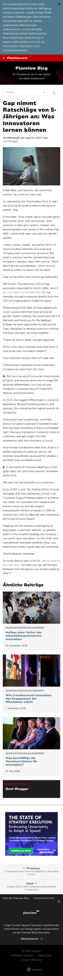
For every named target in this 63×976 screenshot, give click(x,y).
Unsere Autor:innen (44, 898)
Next (31, 886)
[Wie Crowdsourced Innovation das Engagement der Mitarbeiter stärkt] (31, 670)
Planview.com (17, 58)
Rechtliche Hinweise (22, 955)
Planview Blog (31, 68)
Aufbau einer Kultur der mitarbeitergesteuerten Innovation (25, 633)
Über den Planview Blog (16, 898)
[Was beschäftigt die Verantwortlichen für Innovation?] (31, 733)
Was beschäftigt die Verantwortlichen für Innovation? (25, 759)
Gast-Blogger (17, 789)
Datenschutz (45, 955)
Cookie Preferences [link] (31, 959)
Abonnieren (32, 939)
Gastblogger (11, 141)
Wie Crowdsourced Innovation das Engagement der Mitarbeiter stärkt (28, 696)
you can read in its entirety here (22, 292)
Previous (31, 871)
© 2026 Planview (31, 951)
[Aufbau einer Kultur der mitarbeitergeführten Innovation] (31, 608)
